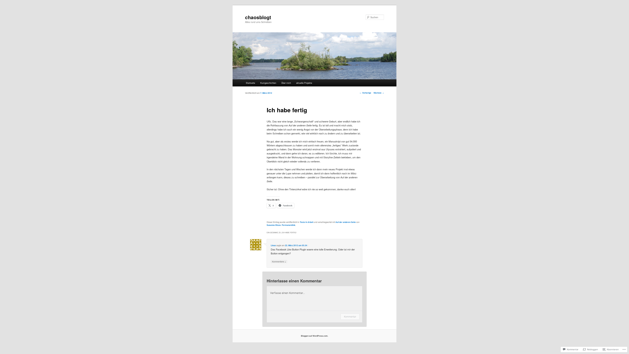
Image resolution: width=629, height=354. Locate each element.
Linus (273, 245)
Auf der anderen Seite (345, 222)
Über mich (286, 82)
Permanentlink (288, 225)
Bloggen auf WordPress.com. (314, 335)
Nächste (379, 92)
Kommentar (350, 316)
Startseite (250, 82)
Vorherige (365, 92)
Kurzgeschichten (268, 82)
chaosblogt (258, 17)
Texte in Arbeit (306, 222)
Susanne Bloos (274, 225)
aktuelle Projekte (304, 82)
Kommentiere (279, 261)
